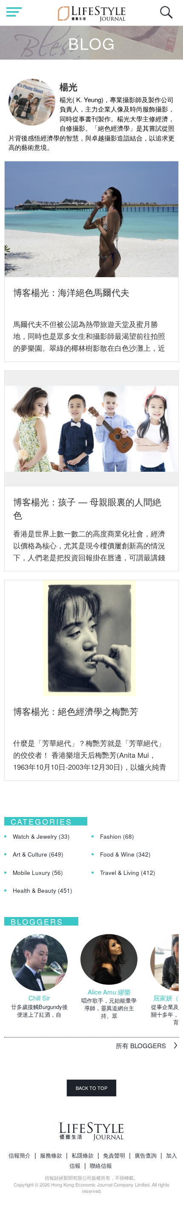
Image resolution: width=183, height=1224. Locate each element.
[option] (39, 976)
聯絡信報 (101, 1165)
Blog (91, 43)
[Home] (91, 13)
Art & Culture (38, 854)
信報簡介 (20, 1155)
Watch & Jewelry (41, 836)
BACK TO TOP (91, 1087)
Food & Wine (125, 854)
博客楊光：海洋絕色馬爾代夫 (71, 292)
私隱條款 (82, 1155)
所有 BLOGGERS (141, 1045)
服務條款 (51, 1155)
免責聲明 (114, 1155)
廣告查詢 (145, 1155)
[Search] (168, 16)
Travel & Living (127, 873)
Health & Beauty (42, 890)
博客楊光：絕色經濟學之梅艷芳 (75, 711)
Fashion (117, 836)
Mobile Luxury (38, 873)
